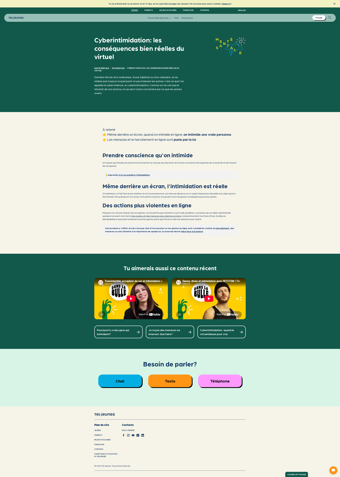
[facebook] (123, 435)
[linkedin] (142, 435)
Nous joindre (128, 430)
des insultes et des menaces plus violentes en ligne (156, 216)
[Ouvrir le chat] (333, 470)
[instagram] (128, 435)
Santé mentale (101, 68)
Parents (148, 10)
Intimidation (118, 68)
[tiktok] (137, 435)
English (242, 10)
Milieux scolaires (167, 10)
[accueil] (108, 414)
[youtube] (133, 435)
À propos (204, 10)
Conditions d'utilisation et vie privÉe (105, 455)
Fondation (188, 10)
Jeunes (134, 10)
